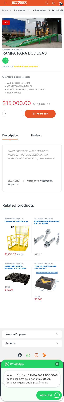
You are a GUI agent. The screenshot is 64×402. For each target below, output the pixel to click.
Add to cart (42, 113)
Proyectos (18, 49)
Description (10, 135)
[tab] (10, 137)
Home (5, 10)
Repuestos (19, 10)
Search (47, 3)
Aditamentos (39, 10)
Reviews (36, 135)
